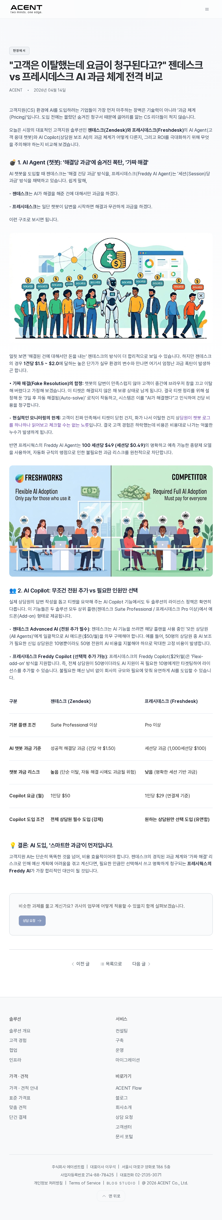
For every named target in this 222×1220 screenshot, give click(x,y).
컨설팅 (122, 1031)
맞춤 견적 (18, 1107)
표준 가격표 (20, 1098)
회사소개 (124, 1107)
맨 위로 (114, 1196)
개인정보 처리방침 (48, 1183)
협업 (13, 1050)
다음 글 (139, 964)
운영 (120, 1050)
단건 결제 (18, 1117)
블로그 (122, 1098)
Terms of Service (85, 1183)
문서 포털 (124, 1136)
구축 (120, 1040)
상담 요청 (29, 921)
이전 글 (83, 964)
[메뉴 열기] (207, 9)
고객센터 (124, 1127)
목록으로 (114, 964)
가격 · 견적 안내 (23, 1088)
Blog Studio (121, 1183)
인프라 (15, 1060)
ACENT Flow (129, 1088)
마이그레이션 (128, 1060)
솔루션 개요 (20, 1031)
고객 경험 (18, 1040)
